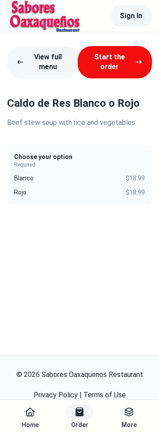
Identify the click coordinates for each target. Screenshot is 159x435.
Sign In (131, 16)
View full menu (48, 62)
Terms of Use (104, 395)
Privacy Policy (56, 395)
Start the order (109, 62)
